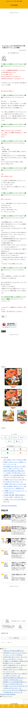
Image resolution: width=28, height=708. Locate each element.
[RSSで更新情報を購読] (20, 452)
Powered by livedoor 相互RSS (9, 505)
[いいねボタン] (3, 316)
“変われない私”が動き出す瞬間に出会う (14, 650)
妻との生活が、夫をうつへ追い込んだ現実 (15, 459)
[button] (18, 441)
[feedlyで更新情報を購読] (7, 452)
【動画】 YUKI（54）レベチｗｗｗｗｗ (14, 484)
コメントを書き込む (14, 638)
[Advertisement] (14, 28)
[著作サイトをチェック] (7, 449)
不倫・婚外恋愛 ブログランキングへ (9, 327)
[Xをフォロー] (20, 449)
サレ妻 (4, 331)
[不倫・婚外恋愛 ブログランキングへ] (9, 324)
